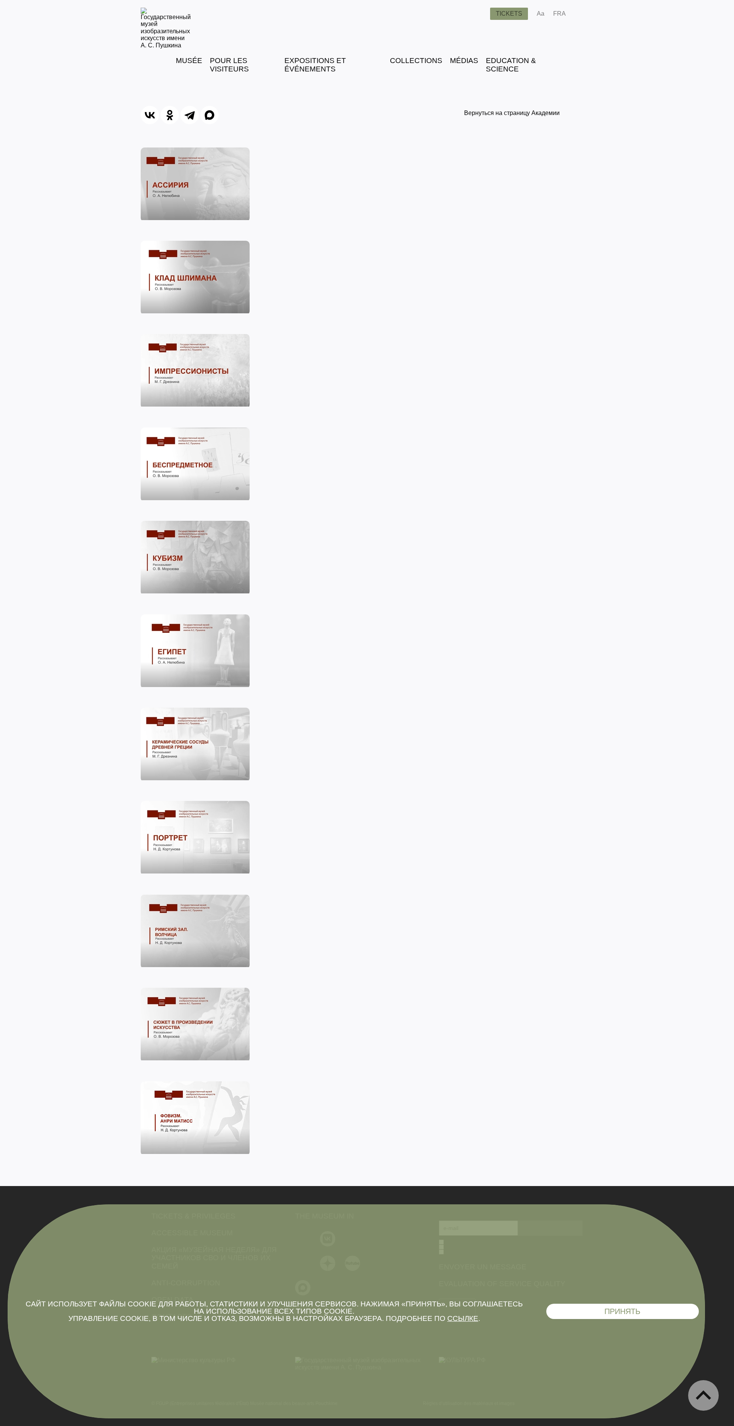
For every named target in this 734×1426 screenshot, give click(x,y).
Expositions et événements (315, 65)
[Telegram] (189, 115)
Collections (416, 61)
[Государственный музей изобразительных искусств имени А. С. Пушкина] (166, 45)
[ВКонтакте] (150, 115)
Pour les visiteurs (229, 65)
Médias (464, 61)
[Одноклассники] (170, 115)
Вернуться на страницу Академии (512, 113)
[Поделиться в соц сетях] (583, 14)
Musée (189, 61)
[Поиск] (478, 14)
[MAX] (209, 115)
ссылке (462, 1318)
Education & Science (511, 65)
